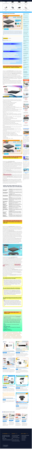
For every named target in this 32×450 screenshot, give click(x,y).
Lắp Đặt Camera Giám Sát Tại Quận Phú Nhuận (26, 135)
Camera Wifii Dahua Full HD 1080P (6, 55)
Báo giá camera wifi (12, 55)
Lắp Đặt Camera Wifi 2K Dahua (6, 54)
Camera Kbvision (24, 436)
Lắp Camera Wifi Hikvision (25, 55)
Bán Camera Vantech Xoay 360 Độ (25, 62)
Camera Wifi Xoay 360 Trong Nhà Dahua (14, 54)
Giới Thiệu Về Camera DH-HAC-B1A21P (11, 335)
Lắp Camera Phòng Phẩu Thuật (26, 36)
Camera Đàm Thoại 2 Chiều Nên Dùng (7, 49)
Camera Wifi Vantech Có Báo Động (26, 60)
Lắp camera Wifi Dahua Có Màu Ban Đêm (7, 53)
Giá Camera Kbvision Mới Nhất (26, 172)
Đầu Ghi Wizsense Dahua (26, 21)
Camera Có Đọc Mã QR (25, 29)
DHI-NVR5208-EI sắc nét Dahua (18, 419)
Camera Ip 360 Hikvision (26, 74)
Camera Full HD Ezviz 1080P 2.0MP (25, 45)
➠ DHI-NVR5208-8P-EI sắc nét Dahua (11, 418)
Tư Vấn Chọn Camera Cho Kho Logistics (25, 33)
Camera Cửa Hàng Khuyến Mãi (15, 438)
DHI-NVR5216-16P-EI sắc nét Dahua (24, 419)
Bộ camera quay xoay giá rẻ (26, 97)
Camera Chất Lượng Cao (15, 439)
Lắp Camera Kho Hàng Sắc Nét (26, 86)
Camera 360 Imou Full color (25, 69)
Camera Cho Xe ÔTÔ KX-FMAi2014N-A (21, 367)
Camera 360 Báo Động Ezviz (25, 65)
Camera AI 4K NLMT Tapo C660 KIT (21, 386)
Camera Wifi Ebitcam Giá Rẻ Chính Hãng (26, 58)
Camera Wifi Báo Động (25, 51)
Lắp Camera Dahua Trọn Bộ (25, 435)
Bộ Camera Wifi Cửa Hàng (15, 435)
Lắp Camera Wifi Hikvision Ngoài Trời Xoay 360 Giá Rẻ (25, 72)
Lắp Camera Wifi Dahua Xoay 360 (26, 23)
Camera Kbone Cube (14, 53)
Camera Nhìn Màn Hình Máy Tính (25, 43)
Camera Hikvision (24, 437)
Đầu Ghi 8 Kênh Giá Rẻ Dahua (25, 19)
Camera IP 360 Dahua (25, 27)
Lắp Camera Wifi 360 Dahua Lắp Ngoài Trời (25, 53)
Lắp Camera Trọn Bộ (15, 436)
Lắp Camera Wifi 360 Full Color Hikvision (26, 67)
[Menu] (1, 0)
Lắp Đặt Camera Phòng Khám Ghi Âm (26, 121)
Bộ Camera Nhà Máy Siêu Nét (26, 108)
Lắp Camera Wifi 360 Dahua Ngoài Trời (25, 25)
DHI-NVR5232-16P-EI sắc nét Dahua (9, 13)
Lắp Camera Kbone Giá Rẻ (26, 160)
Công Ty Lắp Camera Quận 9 (26, 148)
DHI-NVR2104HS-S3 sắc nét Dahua (5, 419)
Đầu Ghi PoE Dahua (25, 17)
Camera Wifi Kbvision (25, 47)
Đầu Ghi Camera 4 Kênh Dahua (26, 14)
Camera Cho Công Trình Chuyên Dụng (26, 40)
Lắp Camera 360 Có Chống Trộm (25, 76)
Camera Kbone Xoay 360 (26, 78)
